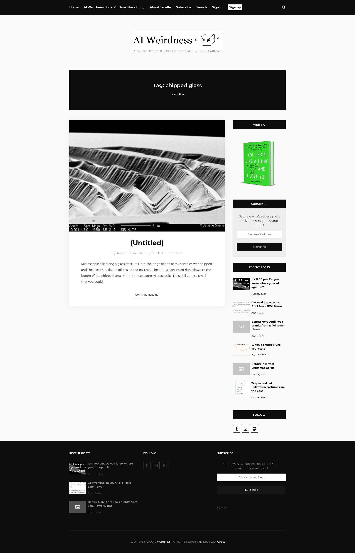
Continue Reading (147, 294)
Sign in (217, 7)
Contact (222, 508)
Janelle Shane (127, 253)
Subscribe (183, 7)
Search (201, 7)
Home (74, 7)
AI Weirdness (162, 541)
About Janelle (160, 7)
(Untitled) (147, 243)
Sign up (235, 7)
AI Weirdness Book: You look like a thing (114, 7)
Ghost (221, 541)
